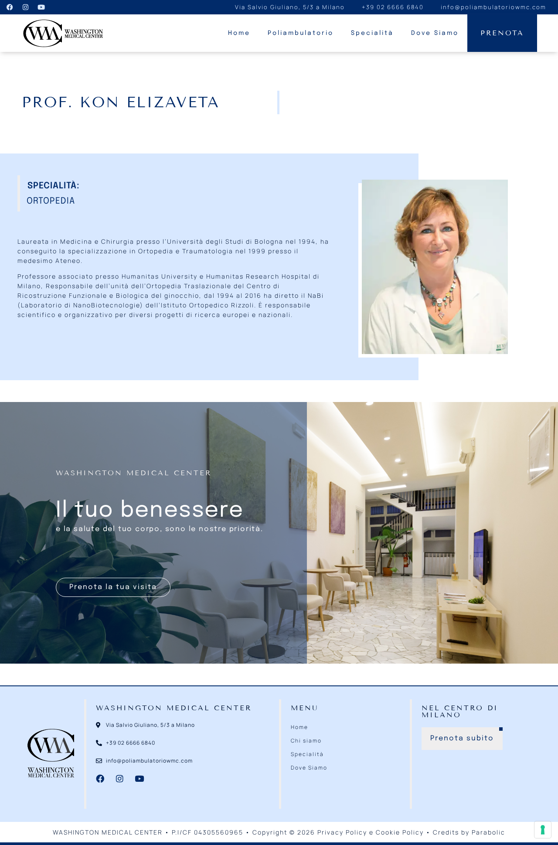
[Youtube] (41, 7)
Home (239, 33)
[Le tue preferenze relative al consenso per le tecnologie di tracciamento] (542, 829)
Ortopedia (51, 201)
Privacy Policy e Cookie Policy (370, 832)
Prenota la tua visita (113, 587)
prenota (502, 33)
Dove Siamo (435, 33)
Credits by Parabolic (469, 832)
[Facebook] (9, 7)
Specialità (372, 33)
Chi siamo (306, 740)
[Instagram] (25, 7)
